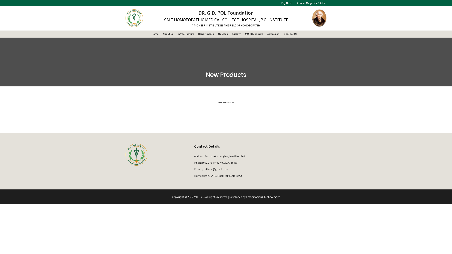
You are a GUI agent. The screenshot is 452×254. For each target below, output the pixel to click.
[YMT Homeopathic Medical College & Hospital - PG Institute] (134, 25)
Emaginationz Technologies (263, 197)
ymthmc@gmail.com (215, 169)
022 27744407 (211, 162)
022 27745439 (229, 162)
